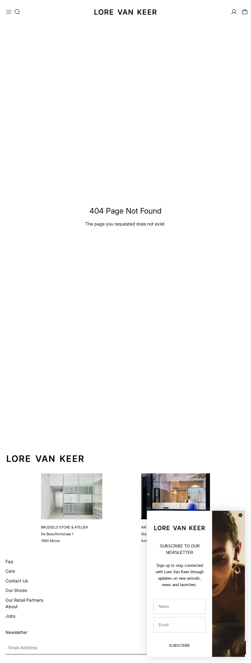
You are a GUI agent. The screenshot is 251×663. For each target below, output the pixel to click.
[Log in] (234, 12)
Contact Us (17, 580)
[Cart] (245, 12)
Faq (9, 561)
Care (10, 571)
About (12, 606)
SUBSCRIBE (179, 645)
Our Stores (16, 590)
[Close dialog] (240, 515)
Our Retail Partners (24, 600)
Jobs (10, 616)
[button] (17, 12)
